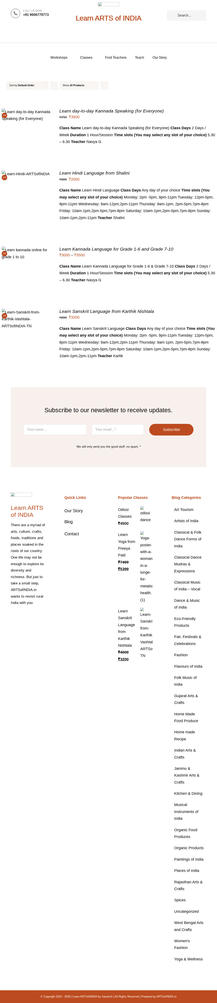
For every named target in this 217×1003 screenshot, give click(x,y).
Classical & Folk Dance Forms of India (187, 539)
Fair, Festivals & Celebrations (187, 640)
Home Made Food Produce (186, 717)
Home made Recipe (184, 735)
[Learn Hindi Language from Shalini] (26, 174)
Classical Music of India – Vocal (187, 585)
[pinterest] (32, 615)
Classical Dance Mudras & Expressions (188, 564)
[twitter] (19, 615)
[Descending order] (54, 85)
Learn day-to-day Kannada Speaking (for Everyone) (111, 110)
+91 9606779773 (36, 15)
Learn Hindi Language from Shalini (94, 173)
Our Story (73, 510)
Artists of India (186, 521)
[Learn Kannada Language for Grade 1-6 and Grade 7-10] (26, 250)
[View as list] (112, 85)
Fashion (181, 655)
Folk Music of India (185, 681)
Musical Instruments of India (186, 812)
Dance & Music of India (187, 603)
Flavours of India (188, 666)
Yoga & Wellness (188, 959)
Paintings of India (188, 859)
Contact (71, 533)
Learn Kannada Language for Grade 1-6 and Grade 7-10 (116, 249)
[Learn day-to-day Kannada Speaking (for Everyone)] (26, 112)
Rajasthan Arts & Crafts (188, 885)
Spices (180, 900)
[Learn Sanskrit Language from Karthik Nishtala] (26, 312)
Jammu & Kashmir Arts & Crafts (186, 775)
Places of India (186, 870)
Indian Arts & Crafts (185, 753)
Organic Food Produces (185, 833)
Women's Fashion (182, 944)
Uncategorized (186, 911)
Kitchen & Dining (188, 793)
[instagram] (25, 615)
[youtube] (39, 615)
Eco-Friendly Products (185, 622)
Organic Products (189, 848)
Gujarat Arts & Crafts (186, 699)
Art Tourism (183, 510)
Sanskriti (107, 996)
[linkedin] (12, 623)
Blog (68, 521)
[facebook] (12, 615)
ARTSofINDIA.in (166, 996)
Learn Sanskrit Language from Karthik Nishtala (106, 311)
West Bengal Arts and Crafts (188, 926)
